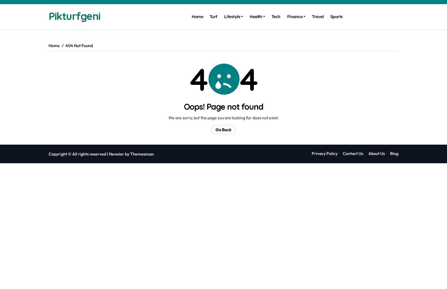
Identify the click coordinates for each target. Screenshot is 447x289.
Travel (318, 16)
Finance (295, 16)
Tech (276, 16)
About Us (376, 153)
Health (256, 16)
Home (197, 16)
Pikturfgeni (74, 16)
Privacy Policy (325, 153)
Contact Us (353, 153)
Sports (336, 16)
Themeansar (142, 154)
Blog (394, 153)
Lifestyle (232, 16)
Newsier (116, 154)
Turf (213, 16)
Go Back (223, 129)
